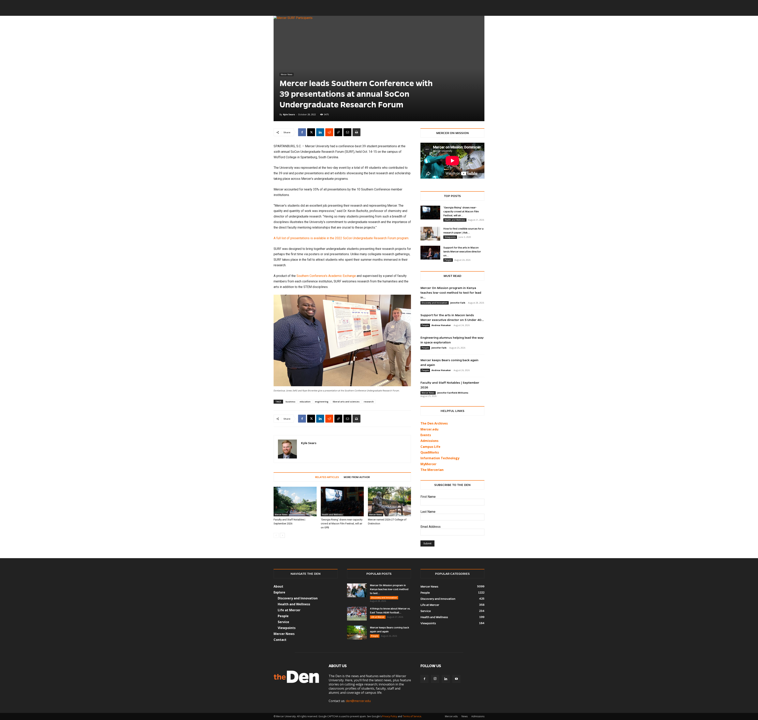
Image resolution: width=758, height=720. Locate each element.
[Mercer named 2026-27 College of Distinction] (389, 501)
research (369, 401)
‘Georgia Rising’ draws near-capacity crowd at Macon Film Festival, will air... (461, 211)
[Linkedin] (320, 132)
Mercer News (286, 74)
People (448, 260)
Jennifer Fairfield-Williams (452, 392)
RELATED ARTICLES (327, 477)
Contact (280, 640)
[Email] (347, 132)
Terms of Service (412, 716)
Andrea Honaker (441, 325)
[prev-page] (276, 535)
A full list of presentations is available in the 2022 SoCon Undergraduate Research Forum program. (341, 238)
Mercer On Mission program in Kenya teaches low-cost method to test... (389, 589)
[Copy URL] (338, 132)
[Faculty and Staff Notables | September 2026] (295, 501)
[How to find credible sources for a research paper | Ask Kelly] (430, 234)
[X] (311, 132)
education (305, 401)
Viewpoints (450, 237)
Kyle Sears (289, 114)
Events (425, 435)
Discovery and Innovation (434, 302)
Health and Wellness (332, 514)
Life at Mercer (289, 610)
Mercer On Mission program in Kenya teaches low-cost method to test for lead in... (450, 292)
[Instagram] (435, 679)
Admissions (477, 716)
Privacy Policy (389, 716)
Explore (279, 592)
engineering (321, 401)
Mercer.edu (429, 429)
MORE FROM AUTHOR (357, 477)
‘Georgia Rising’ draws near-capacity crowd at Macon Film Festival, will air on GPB (341, 523)
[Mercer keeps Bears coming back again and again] (357, 632)
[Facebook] (302, 132)
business (290, 401)
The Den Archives (434, 423)
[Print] (356, 132)
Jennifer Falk (457, 302)
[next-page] (282, 535)
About (278, 586)
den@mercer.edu (358, 701)
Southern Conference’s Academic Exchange (326, 276)
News (465, 716)
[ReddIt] (329, 132)
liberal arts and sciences (346, 401)
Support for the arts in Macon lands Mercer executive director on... (462, 251)
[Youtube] (456, 679)
